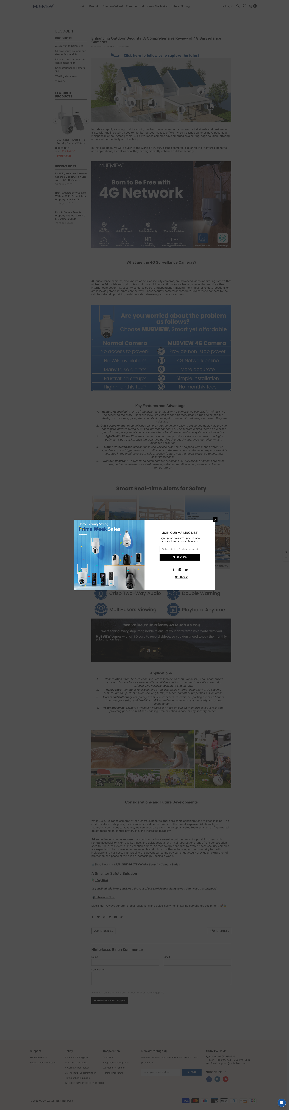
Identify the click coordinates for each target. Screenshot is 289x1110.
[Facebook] (173, 570)
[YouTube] (186, 570)
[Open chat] (282, 1103)
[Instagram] (180, 570)
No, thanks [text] (181, 576)
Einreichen (180, 557)
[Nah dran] (215, 519)
